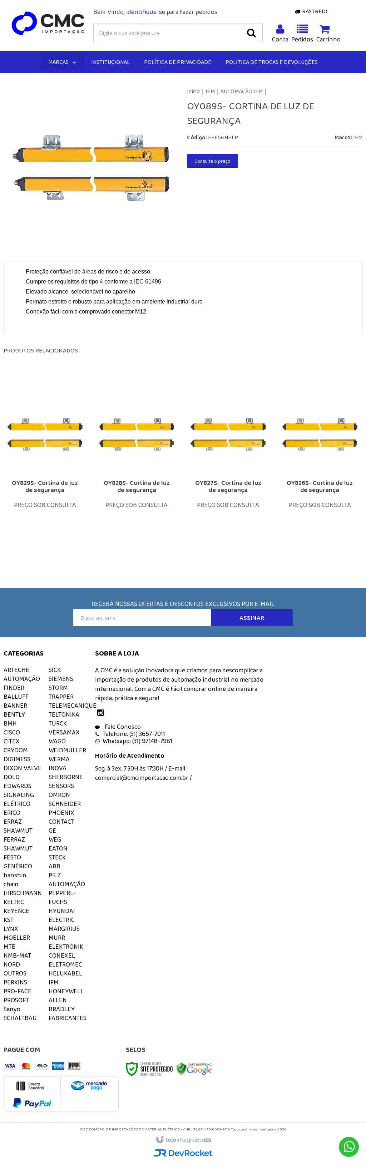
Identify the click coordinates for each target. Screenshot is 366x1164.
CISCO (12, 732)
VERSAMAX (64, 732)
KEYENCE (16, 910)
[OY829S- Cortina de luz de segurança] (45, 472)
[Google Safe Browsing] (194, 1068)
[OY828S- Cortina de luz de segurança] (136, 472)
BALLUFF (16, 696)
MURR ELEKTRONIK (66, 942)
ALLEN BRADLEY (62, 1004)
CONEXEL (62, 955)
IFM (210, 91)
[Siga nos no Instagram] (102, 713)
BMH (10, 723)
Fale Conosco (122, 726)
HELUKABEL (65, 973)
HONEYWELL (66, 991)
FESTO (12, 857)
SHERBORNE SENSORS (66, 781)
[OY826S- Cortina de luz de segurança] (319, 472)
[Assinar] (252, 617)
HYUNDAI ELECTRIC (62, 915)
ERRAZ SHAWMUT (18, 826)
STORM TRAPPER (61, 692)
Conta (280, 39)
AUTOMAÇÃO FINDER (22, 683)
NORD (12, 964)
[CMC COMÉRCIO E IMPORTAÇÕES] (48, 24)
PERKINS (15, 982)
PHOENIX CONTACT (61, 817)
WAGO (57, 741)
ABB (54, 866)
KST (9, 919)
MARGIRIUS (64, 928)
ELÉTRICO (17, 803)
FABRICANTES (67, 1018)
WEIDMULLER (67, 750)
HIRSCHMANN (23, 893)
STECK (57, 857)
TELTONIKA (64, 714)
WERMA (59, 759)
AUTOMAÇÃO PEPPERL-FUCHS (67, 893)
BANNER (15, 705)
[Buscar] (251, 33)
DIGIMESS (17, 759)
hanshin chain (15, 880)
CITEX (12, 741)
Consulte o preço (212, 161)
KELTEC (14, 902)
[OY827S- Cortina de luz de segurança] (228, 472)
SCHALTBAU (20, 1018)
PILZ (55, 875)
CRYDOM (16, 750)
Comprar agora (50, 512)
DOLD (12, 777)
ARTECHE (16, 669)
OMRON (59, 794)
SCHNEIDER (65, 803)
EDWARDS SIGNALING (19, 790)
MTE (9, 946)
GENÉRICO (18, 866)
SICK (55, 669)
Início (193, 91)
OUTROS (15, 973)
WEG (55, 839)
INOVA (57, 768)
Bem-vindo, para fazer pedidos (155, 11)
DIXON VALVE (22, 768)
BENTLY (14, 714)
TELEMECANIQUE (73, 705)
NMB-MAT (17, 955)
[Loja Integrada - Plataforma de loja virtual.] (183, 1140)
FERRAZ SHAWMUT (18, 844)
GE (52, 830)
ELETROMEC (65, 964)
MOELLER (17, 937)
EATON (58, 848)
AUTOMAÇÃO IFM (242, 91)
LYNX (11, 928)
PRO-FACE (17, 991)
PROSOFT (16, 1000)
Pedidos (302, 39)
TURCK (58, 723)
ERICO (12, 812)
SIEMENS (61, 678)
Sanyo (12, 1009)
